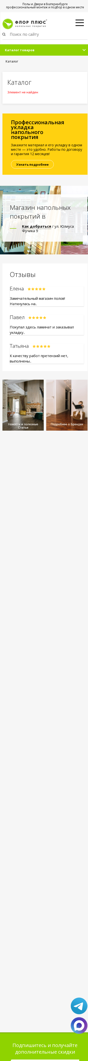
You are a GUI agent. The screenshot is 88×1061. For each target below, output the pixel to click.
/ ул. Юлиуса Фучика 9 (48, 228)
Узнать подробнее (32, 164)
